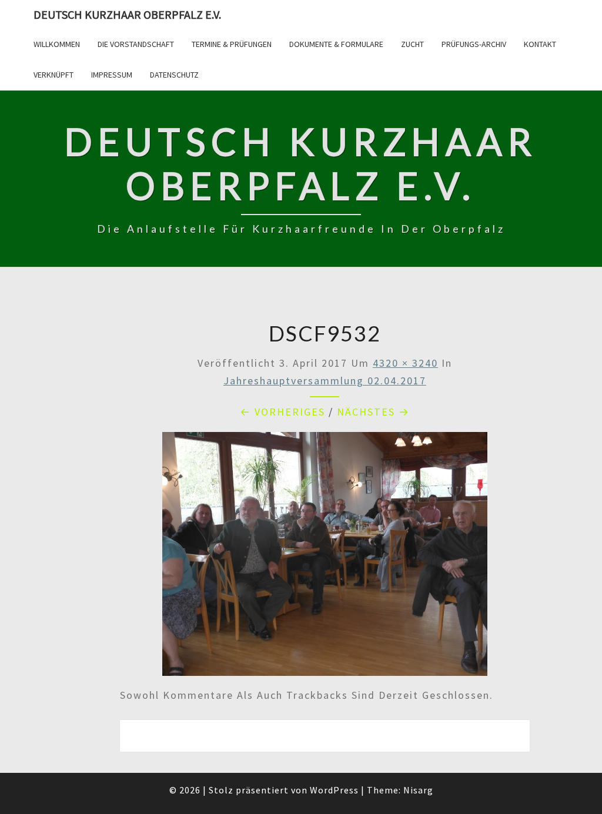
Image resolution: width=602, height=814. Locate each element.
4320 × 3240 (405, 363)
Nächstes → (373, 411)
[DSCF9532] (325, 558)
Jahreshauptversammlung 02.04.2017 (324, 380)
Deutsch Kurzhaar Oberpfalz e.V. (127, 14)
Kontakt (540, 44)
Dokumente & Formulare (336, 44)
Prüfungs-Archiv (474, 44)
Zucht (412, 44)
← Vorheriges (282, 411)
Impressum (111, 74)
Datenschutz (174, 74)
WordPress (334, 790)
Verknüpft (53, 74)
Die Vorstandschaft (136, 44)
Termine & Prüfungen (232, 44)
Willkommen (57, 44)
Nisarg (418, 790)
